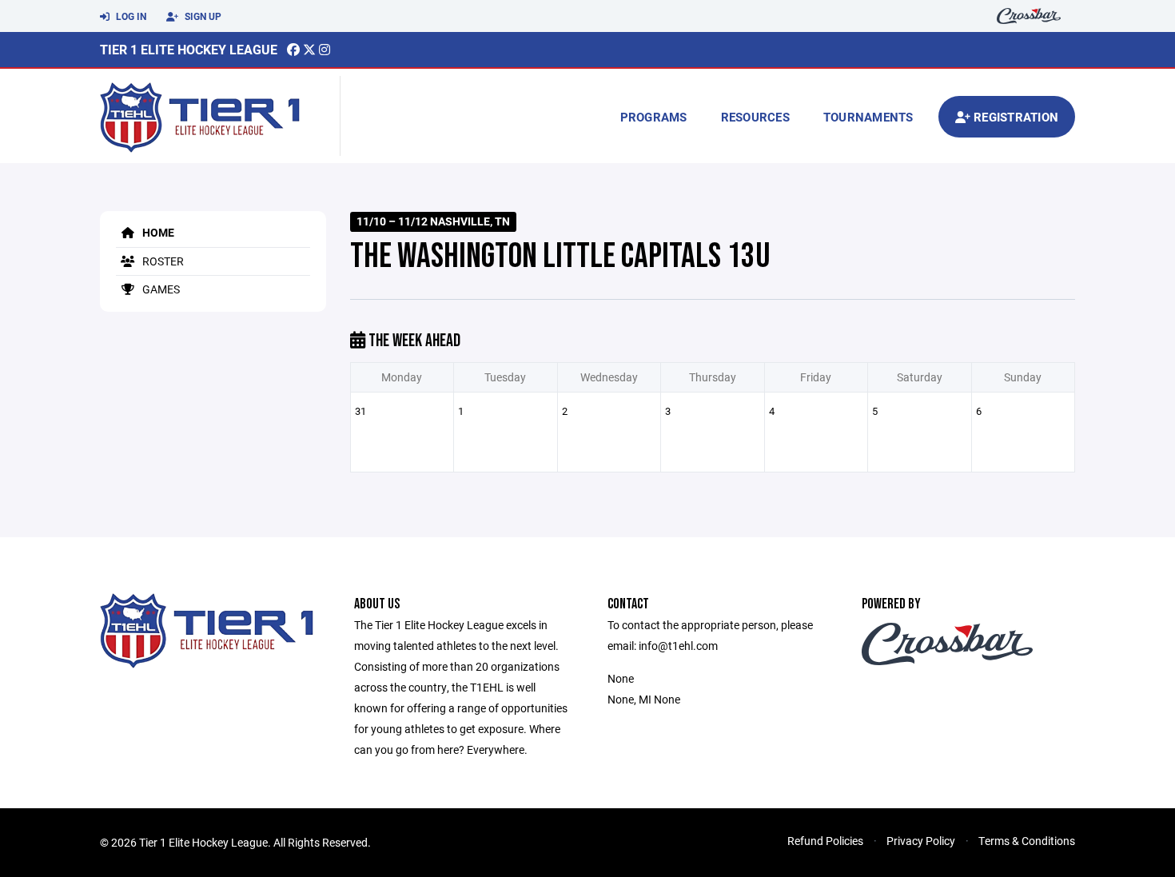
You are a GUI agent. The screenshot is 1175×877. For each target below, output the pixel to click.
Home (157, 232)
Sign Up (201, 16)
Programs (653, 117)
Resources (755, 117)
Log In (130, 16)
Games (160, 289)
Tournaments (868, 117)
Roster (162, 261)
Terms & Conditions (1026, 840)
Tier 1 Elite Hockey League (188, 49)
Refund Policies (825, 840)
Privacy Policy (920, 840)
